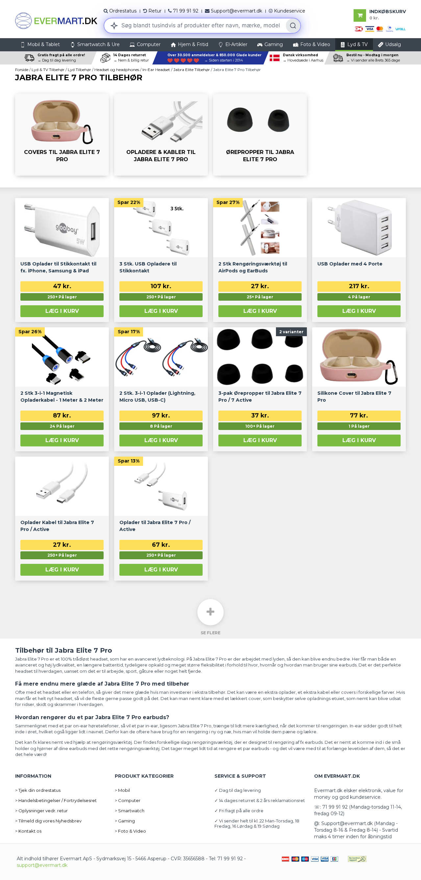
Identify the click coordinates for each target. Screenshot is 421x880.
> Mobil (122, 790)
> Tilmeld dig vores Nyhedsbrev (48, 820)
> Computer (127, 800)
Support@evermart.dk (236, 11)
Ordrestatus (122, 11)
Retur (154, 11)
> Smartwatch (129, 810)
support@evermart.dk (42, 865)
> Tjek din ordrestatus (38, 790)
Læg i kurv (62, 311)
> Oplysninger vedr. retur (41, 810)
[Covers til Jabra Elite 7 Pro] (62, 134)
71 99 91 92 (185, 11)
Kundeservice (289, 11)
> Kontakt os (28, 831)
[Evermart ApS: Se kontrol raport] (357, 859)
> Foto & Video (130, 831)
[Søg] (293, 25)
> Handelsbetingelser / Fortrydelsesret (56, 800)
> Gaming (125, 820)
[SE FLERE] (210, 612)
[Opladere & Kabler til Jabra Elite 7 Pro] (161, 134)
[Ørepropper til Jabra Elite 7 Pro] (260, 134)
